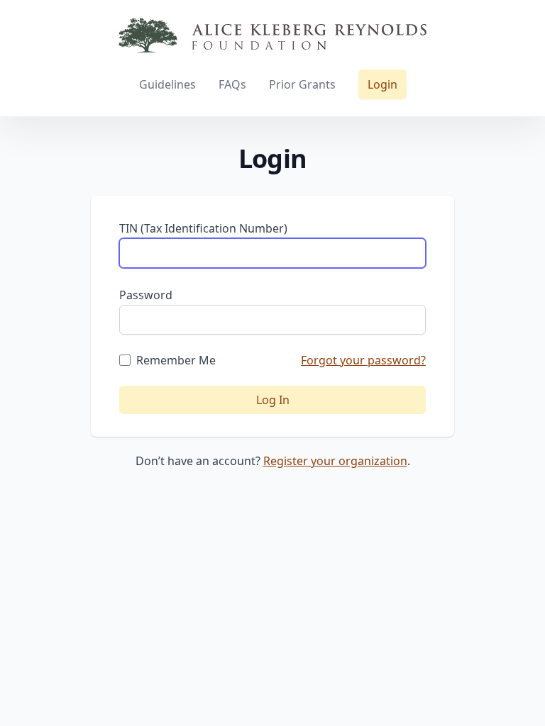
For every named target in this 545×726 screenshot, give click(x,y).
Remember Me (176, 360)
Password (145, 295)
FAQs (232, 84)
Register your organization (335, 461)
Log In (273, 400)
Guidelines (167, 84)
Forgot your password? (363, 360)
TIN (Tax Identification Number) (203, 228)
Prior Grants (302, 84)
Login (382, 84)
